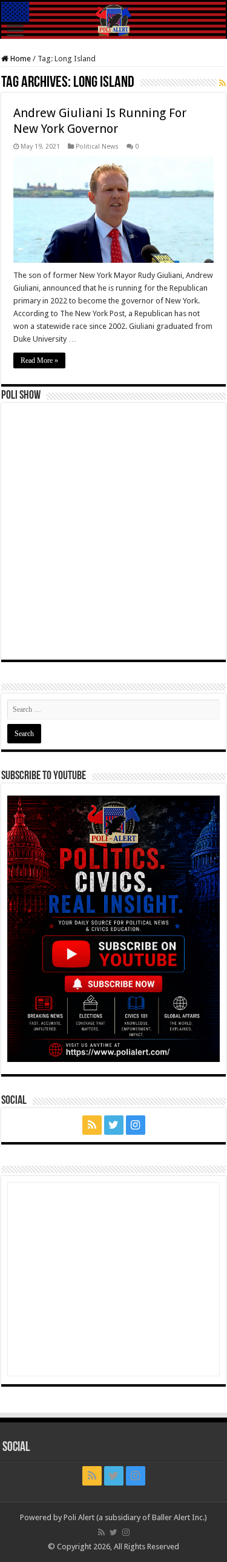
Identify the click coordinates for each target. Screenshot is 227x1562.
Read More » (39, 360)
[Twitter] (113, 1125)
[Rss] (92, 1125)
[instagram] (135, 1125)
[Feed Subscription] (222, 83)
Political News (97, 146)
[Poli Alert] (113, 20)
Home (19, 58)
